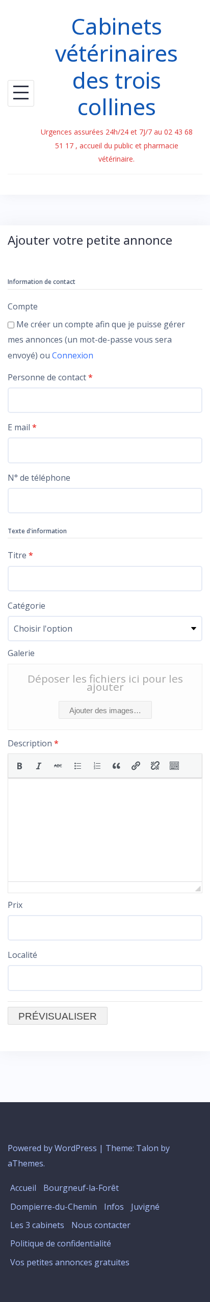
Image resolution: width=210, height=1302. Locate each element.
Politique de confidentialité (60, 1243)
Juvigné (145, 1206)
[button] (19, 765)
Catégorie (26, 605)
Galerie (21, 653)
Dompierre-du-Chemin (53, 1206)
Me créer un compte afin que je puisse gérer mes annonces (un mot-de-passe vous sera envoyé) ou (96, 340)
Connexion (72, 355)
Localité (22, 954)
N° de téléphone (39, 477)
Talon (147, 1148)
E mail (22, 427)
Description (33, 743)
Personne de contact (50, 377)
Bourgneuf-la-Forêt (81, 1187)
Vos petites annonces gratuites (69, 1262)
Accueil (23, 1187)
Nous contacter (100, 1225)
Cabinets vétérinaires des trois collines (116, 66)
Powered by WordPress (52, 1148)
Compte (23, 306)
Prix (15, 904)
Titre (20, 555)
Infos (114, 1206)
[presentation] (19, 766)
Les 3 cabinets (37, 1225)
